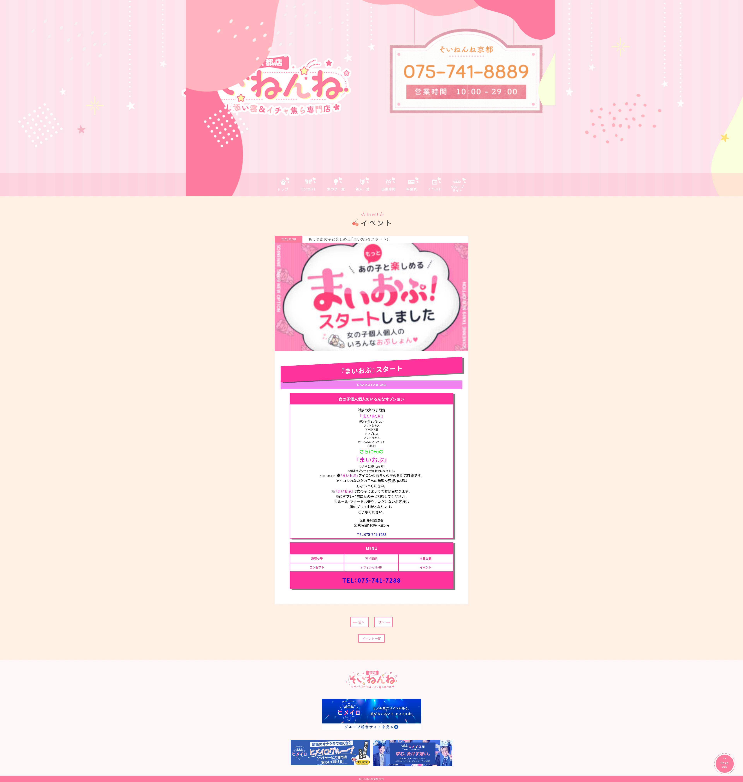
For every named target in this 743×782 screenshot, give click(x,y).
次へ (381, 622)
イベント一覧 (371, 638)
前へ (361, 622)
